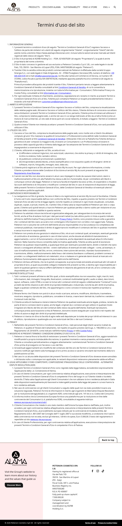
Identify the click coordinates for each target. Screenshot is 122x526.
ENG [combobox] (105, 7)
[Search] (114, 7)
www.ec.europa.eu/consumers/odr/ (30, 402)
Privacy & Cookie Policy (107, 523)
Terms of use (90, 523)
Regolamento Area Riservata (27, 173)
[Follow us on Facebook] (92, 471)
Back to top (108, 440)
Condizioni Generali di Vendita (72, 87)
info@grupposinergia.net (46, 76)
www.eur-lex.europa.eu (40, 419)
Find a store (90, 7)
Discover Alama (52, 7)
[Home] (14, 7)
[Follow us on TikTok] (103, 471)
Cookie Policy (86, 330)
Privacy (70, 330)
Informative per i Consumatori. (57, 93)
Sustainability (72, 7)
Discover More (14, 485)
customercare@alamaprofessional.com (59, 101)
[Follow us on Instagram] (98, 471)
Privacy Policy (66, 219)
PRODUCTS (34, 7)
